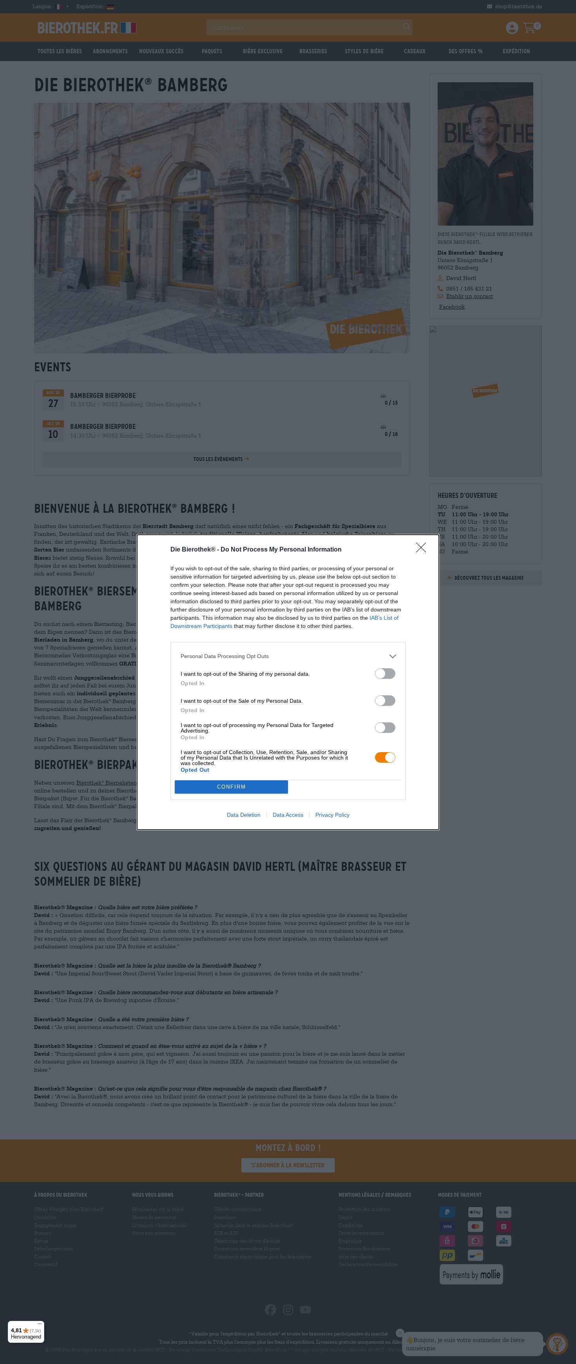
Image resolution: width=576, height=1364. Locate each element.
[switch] (385, 673)
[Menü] (39, 1325)
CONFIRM (231, 787)
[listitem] (288, 656)
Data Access (288, 815)
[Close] (423, 550)
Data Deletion (244, 815)
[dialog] (288, 682)
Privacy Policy (332, 815)
